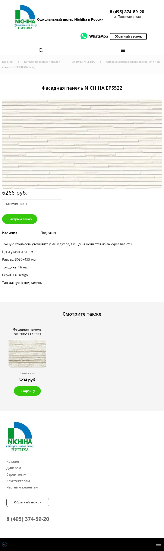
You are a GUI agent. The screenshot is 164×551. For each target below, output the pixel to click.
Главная (7, 61)
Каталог (12, 461)
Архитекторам (18, 481)
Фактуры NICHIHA (83, 61)
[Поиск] (41, 50)
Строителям (16, 474)
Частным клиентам (22, 487)
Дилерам (13, 468)
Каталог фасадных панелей (42, 61)
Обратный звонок (27, 502)
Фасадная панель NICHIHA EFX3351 (27, 331)
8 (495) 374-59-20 (127, 11)
